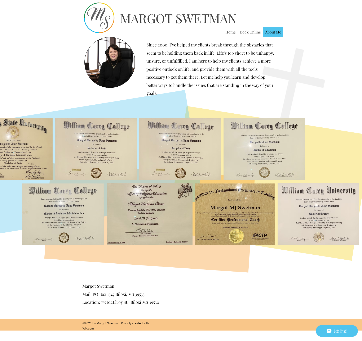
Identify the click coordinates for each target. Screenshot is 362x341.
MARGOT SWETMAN (178, 18)
